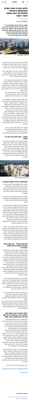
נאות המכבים (16, 323)
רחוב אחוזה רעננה (12, 397)
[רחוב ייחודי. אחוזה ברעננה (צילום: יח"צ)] (14, 47)
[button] (23, 2)
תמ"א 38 (18, 398)
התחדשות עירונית (24, 398)
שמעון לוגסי (25, 397)
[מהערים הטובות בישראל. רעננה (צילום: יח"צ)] (14, 169)
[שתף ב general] (2, 2)
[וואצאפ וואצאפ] (5, 2)
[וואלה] (14, 2)
